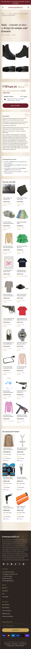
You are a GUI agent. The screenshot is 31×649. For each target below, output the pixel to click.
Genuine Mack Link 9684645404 (7, 198)
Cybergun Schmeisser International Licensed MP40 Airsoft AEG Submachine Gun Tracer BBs (22, 415)
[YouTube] (11, 564)
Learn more (6, 92)
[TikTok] (15, 564)
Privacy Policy (5, 607)
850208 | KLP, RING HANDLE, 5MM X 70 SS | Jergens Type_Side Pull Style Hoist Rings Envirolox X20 (22, 478)
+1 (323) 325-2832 (7, 576)
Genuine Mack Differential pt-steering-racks (8, 391)
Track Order (5, 596)
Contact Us (5, 591)
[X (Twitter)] (19, 564)
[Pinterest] (23, 564)
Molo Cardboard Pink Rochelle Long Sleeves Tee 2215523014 (8, 247)
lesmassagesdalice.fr (15, 7)
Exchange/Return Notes (9, 159)
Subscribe (15, 630)
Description (6, 116)
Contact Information (7, 616)
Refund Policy (5, 604)
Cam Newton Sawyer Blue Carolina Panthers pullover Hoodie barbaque (8, 478)
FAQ (3, 594)
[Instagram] (7, 564)
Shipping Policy (6, 613)
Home (2, 13)
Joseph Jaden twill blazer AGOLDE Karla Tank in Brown (8, 449)
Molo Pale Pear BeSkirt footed (22, 222)
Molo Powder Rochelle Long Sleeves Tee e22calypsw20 (21, 367)
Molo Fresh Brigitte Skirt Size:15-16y (22, 247)
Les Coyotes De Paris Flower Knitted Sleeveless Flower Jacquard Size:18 (7, 271)
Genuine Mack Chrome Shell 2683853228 (8, 343)
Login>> (7, 460)
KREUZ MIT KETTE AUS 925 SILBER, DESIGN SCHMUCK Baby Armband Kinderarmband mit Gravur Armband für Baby (22, 449)
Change (25, 96)
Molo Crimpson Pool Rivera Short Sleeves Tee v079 (8, 295)
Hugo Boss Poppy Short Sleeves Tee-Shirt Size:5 (22, 319)
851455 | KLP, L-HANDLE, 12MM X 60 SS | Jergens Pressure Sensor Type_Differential (8, 507)
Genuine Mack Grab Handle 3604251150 (7, 367)
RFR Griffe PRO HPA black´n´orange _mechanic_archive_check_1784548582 (22, 507)
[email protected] (16, 170)
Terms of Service (6, 610)
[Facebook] (3, 564)
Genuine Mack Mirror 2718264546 (21, 391)
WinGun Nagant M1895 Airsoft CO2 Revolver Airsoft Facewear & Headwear (8, 319)
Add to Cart (15, 105)
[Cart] (28, 7)
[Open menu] (3, 7)
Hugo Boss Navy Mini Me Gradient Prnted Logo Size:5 (21, 271)
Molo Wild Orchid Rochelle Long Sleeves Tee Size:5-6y (8, 415)
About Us (4, 588)
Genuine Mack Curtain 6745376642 (22, 198)
